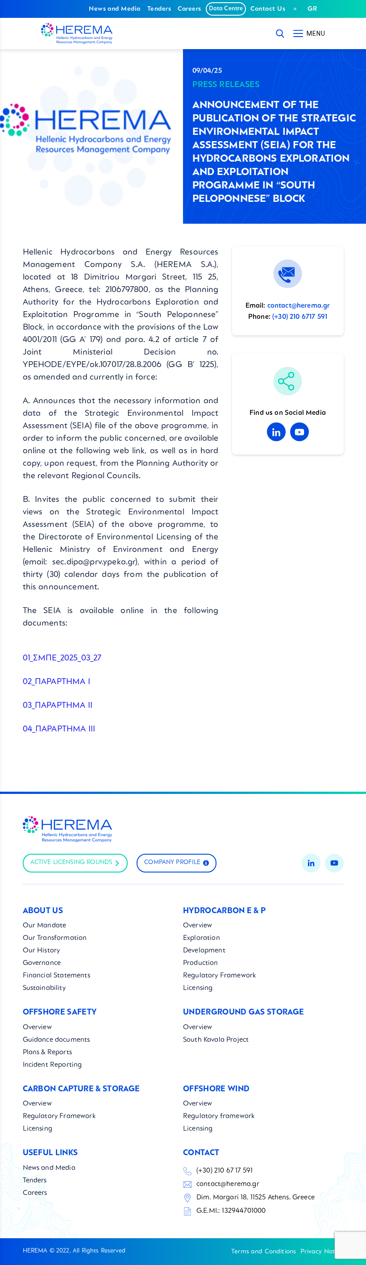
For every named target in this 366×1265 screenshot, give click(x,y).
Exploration (201, 938)
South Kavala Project (216, 1040)
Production (200, 963)
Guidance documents (56, 1040)
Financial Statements (56, 976)
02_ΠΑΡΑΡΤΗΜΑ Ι (56, 682)
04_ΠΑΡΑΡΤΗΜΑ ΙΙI (59, 729)
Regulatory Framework (219, 976)
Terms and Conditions (263, 1251)
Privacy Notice (321, 1251)
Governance (42, 963)
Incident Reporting (52, 1065)
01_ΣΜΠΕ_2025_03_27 (62, 658)
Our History (41, 951)
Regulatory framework (218, 1116)
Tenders (159, 9)
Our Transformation (55, 938)
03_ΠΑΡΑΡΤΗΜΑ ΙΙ (57, 705)
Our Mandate (45, 926)
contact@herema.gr (298, 306)
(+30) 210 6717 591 (299, 317)
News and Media (115, 9)
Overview (197, 926)
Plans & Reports (47, 1052)
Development (204, 951)
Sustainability (44, 988)
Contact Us (267, 9)
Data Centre (226, 9)
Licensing (197, 988)
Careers (189, 9)
